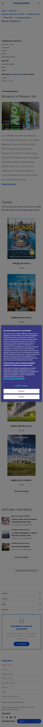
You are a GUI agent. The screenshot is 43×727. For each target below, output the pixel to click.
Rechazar (21, 391)
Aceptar (21, 397)
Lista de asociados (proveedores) (14, 378)
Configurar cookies (21, 385)
